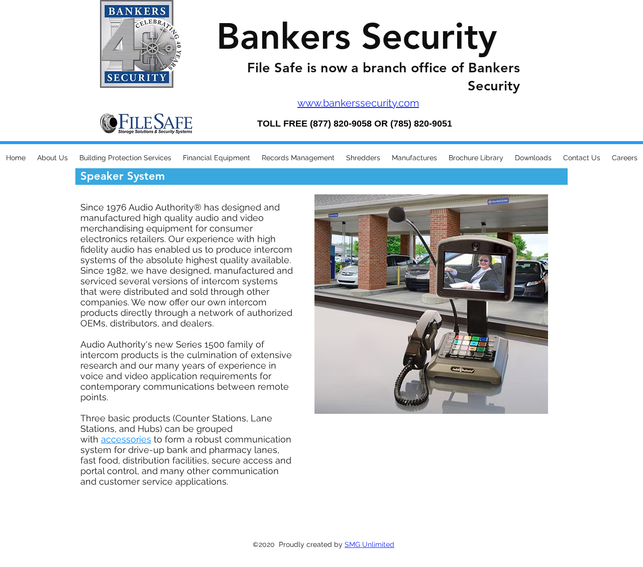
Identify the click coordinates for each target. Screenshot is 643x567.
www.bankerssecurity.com (358, 103)
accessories (126, 439)
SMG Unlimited (369, 544)
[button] (52, 158)
